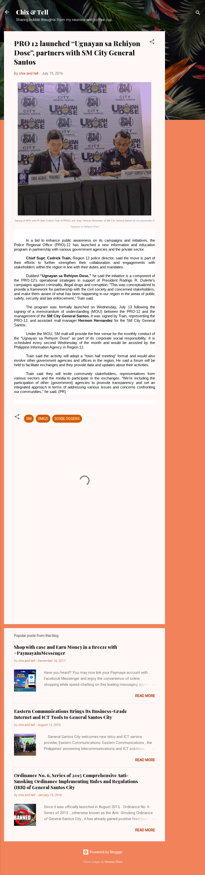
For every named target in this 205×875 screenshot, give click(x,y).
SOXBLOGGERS (67, 418)
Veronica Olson (113, 862)
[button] (152, 42)
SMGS (43, 418)
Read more (145, 696)
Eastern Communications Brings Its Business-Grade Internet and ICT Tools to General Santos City (70, 714)
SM (29, 418)
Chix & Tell (32, 12)
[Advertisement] (185, 106)
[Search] (198, 13)
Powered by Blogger (105, 852)
